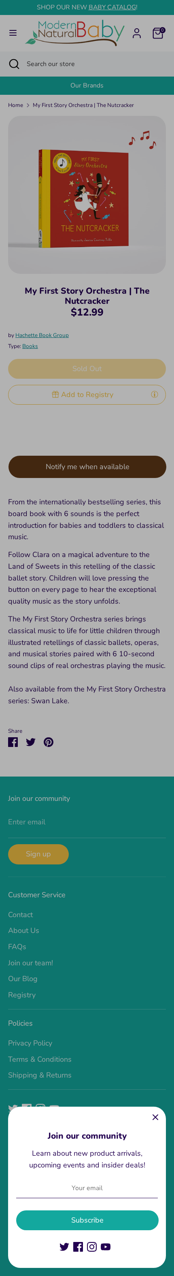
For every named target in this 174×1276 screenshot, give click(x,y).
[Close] (155, 1117)
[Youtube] (105, 1247)
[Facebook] (78, 1247)
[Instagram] (92, 1247)
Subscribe (87, 1220)
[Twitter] (64, 1247)
